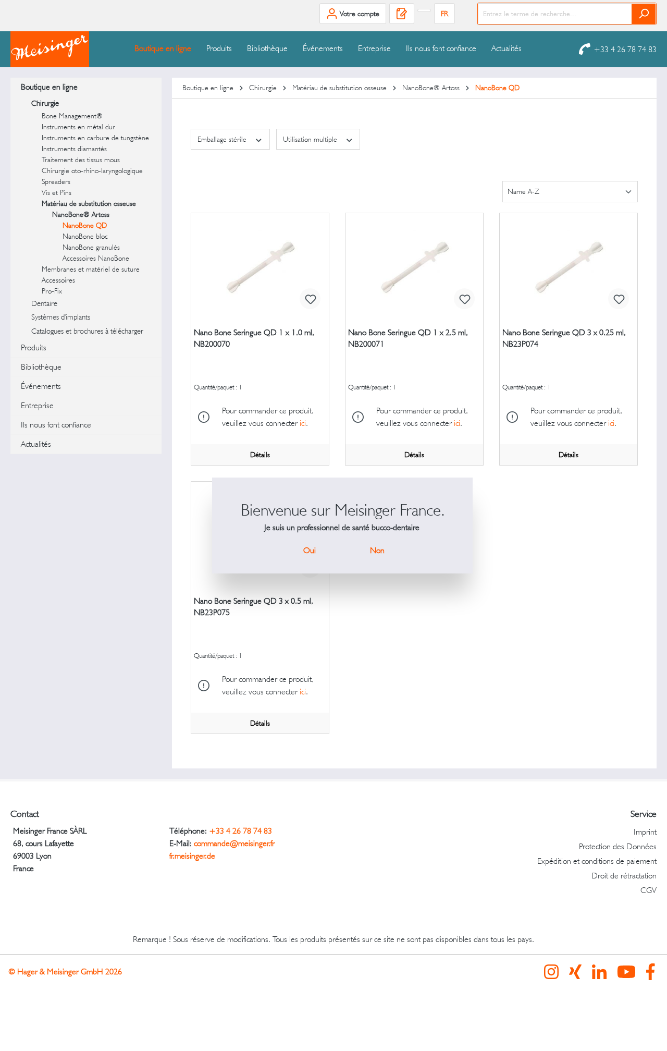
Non (377, 550)
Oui (309, 550)
